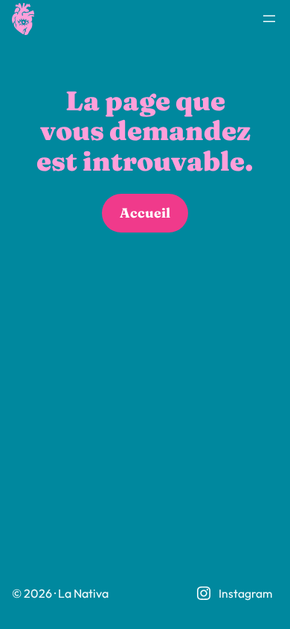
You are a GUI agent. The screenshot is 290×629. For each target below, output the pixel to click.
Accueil (145, 212)
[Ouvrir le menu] (269, 19)
